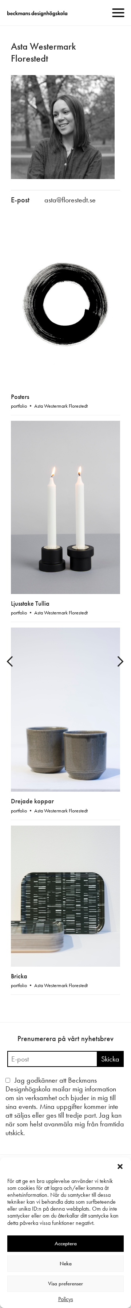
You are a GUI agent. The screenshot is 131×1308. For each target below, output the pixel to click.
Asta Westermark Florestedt (61, 406)
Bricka (19, 976)
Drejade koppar (32, 801)
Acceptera (66, 1243)
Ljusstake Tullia (30, 603)
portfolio (19, 406)
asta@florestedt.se (70, 200)
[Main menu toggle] (118, 13)
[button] (120, 1166)
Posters (20, 396)
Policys (65, 1299)
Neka (66, 1263)
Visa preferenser (65, 1283)
